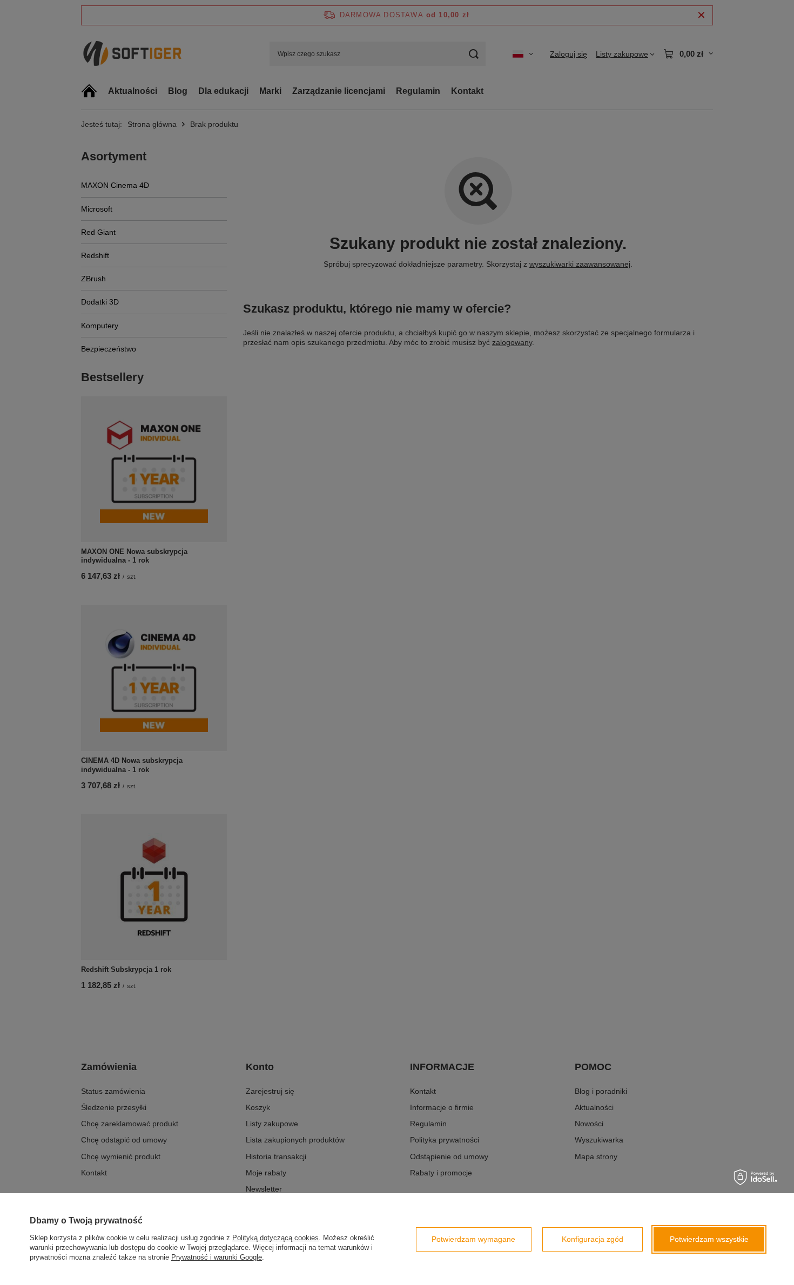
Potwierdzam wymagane (473, 1239)
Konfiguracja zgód (592, 1239)
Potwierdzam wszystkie (709, 1239)
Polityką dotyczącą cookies (275, 1238)
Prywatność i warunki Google (216, 1257)
